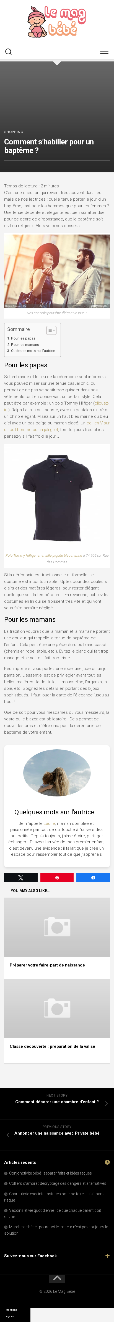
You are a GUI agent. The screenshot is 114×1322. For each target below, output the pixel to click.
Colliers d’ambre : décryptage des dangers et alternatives (57, 1183)
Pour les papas (23, 338)
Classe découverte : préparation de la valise (52, 1046)
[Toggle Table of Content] (48, 330)
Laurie (49, 823)
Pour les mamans (25, 344)
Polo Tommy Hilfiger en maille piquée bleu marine (44, 555)
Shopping (13, 132)
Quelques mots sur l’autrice (33, 350)
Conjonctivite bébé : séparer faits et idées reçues (50, 1173)
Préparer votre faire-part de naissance (47, 965)
